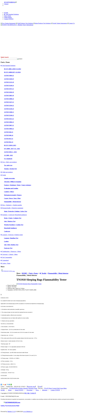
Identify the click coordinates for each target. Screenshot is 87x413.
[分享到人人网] (9, 384)
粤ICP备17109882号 (30, 393)
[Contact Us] (71, 23)
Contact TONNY (9, 19)
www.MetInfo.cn (27, 411)
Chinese (6, 4)
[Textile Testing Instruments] (59, 23)
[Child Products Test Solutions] (24, 23)
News (37, 390)
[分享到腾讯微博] (7, 384)
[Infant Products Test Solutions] (42, 23)
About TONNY (19, 390)
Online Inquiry (8, 17)
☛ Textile (43, 273)
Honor (10, 390)
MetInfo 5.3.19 (11, 411)
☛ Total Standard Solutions (11, 14)
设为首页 (7, 2)
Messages (44, 390)
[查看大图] (28, 284)
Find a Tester (7, 16)
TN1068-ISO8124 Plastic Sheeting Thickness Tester (23, 388)
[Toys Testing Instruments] (8, 23)
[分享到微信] (11, 384)
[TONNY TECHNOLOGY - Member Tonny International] (17, 25)
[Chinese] (16, 2)
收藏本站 (12, 2)
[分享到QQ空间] (3, 384)
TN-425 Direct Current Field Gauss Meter (55, 388)
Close (40, 386)
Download (29, 390)
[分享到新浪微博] (5, 384)
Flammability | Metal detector (58, 273)
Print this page (31, 386)
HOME (6, 12)
